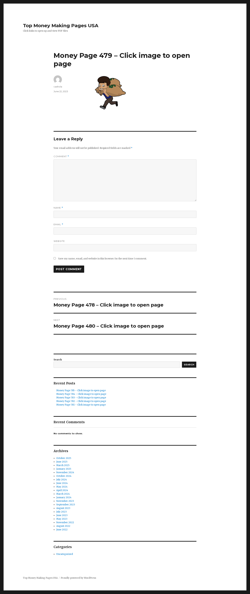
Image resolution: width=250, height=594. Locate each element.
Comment (61, 156)
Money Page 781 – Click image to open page (81, 404)
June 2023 (62, 515)
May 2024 (62, 486)
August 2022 (63, 526)
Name (58, 207)
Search (58, 359)
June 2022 (62, 529)
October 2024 (63, 476)
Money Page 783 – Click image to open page (81, 397)
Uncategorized (64, 554)
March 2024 (63, 493)
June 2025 (61, 461)
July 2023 (61, 511)
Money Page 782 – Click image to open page (81, 401)
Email (58, 224)
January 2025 (63, 468)
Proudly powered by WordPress (78, 577)
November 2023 (65, 501)
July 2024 (61, 479)
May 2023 (61, 518)
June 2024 (62, 483)
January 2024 (63, 497)
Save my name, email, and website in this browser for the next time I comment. (102, 258)
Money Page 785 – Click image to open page (81, 390)
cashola (58, 86)
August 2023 (63, 508)
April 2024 (62, 490)
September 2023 (65, 504)
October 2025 (63, 458)
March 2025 (62, 465)
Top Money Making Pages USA (60, 25)
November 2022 (65, 522)
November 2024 (65, 472)
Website (59, 241)
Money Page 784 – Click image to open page (81, 394)
